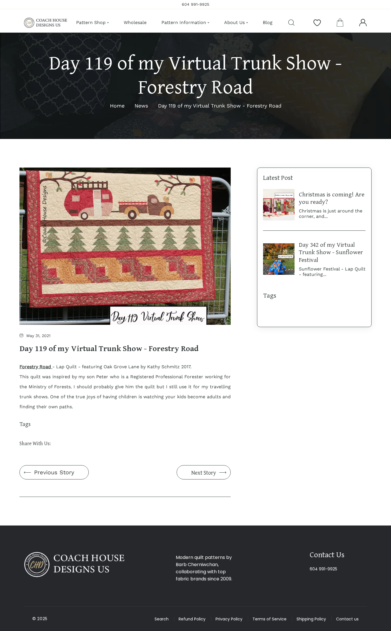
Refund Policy (192, 619)
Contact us (347, 619)
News (141, 106)
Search (162, 619)
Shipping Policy (311, 619)
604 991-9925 (323, 569)
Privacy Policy (229, 619)
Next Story (203, 472)
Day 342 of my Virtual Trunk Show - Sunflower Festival (331, 252)
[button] (340, 22)
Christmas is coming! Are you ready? (331, 198)
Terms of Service (269, 619)
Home (117, 106)
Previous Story (54, 472)
